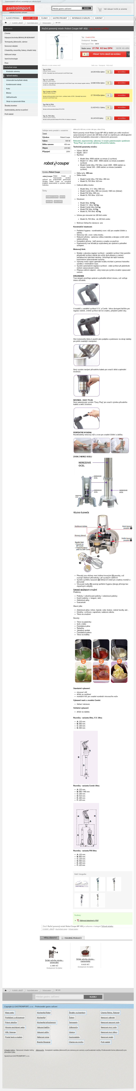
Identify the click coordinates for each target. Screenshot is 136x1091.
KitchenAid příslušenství (46, 1022)
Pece (6, 63)
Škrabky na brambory (77, 1013)
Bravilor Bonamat (43, 1042)
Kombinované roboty (13, 84)
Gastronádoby (74, 1037)
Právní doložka (11, 1022)
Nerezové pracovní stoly (110, 1022)
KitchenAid (41, 1018)
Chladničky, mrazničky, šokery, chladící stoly (20, 50)
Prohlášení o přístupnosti (14, 1018)
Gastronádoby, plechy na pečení (16, 110)
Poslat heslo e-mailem (13, 1037)
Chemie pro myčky (76, 1042)
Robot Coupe (52, 197)
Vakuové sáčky (43, 1032)
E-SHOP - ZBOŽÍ (30, 18)
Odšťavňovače (11, 97)
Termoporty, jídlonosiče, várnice (16, 42)
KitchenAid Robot (43, 1013)
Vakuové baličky (43, 1027)
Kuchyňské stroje (11, 67)
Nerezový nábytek (11, 46)
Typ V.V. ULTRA (66, 82)
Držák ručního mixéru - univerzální (54, 961)
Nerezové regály (107, 1037)
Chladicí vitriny (9, 1050)
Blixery (8, 93)
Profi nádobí (9, 114)
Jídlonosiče (73, 1027)
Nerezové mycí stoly (109, 1027)
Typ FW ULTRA (53, 107)
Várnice (72, 1032)
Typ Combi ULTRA (64, 95)
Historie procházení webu (15, 1027)
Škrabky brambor (11, 106)
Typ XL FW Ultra (59, 117)
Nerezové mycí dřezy (109, 1032)
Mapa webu (9, 1013)
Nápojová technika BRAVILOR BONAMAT (20, 38)
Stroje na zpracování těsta (15, 101)
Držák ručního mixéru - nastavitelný (85, 960)
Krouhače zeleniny (13, 71)
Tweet (44, 134)
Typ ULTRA (57, 71)
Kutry (8, 89)
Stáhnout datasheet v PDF (89, 921)
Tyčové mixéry (107, 926)
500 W (62, 197)
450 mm (49, 201)
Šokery (71, 1018)
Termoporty (73, 1022)
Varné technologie (11, 59)
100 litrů (58, 201)
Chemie (7, 33)
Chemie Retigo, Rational (110, 1013)
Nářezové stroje (10, 54)
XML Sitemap (10, 1032)
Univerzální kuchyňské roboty (16, 80)
